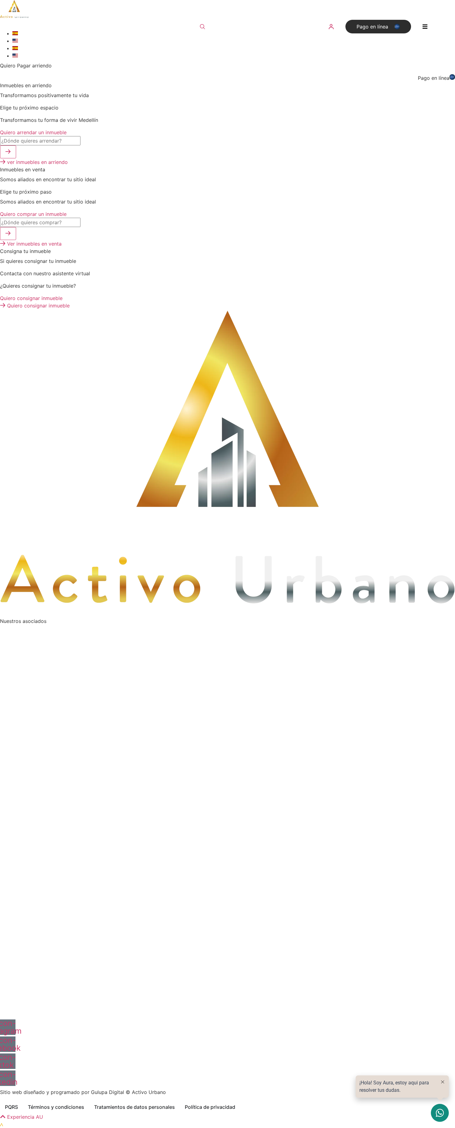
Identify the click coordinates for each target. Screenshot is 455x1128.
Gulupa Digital (107, 1092)
